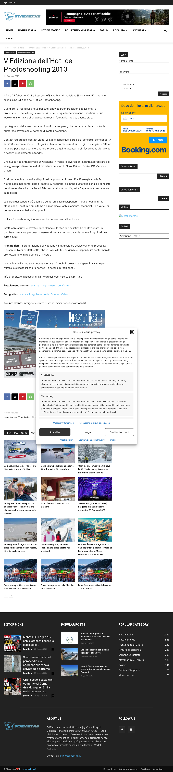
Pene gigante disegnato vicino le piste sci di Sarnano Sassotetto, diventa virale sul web (20, 547)
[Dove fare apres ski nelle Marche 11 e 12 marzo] (95, 570)
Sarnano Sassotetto (37, 47)
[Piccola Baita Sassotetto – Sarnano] (58, 489)
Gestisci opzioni (119, 432)
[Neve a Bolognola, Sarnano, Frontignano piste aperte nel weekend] (58, 529)
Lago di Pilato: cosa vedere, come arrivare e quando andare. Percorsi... (96, 669)
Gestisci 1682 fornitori (63, 423)
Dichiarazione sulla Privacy (92, 440)
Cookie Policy (66, 440)
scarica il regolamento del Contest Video (43, 294)
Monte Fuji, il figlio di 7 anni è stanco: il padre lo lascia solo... (38, 640)
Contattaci (158, 768)
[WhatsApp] (30, 83)
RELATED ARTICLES (16, 433)
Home (9, 30)
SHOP (9, 38)
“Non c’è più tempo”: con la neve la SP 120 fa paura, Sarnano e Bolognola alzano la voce (94, 469)
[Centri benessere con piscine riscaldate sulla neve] (69, 654)
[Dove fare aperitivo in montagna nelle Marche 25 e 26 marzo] (20, 570)
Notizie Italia (27, 30)
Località (119, 30)
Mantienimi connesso (127, 86)
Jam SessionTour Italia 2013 (20, 417)
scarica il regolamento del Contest (51, 285)
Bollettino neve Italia (80, 30)
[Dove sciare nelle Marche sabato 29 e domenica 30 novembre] (58, 451)
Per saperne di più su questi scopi (94, 423)
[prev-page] (6, 595)
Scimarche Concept (128, 768)
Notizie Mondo (50, 30)
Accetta (55, 432)
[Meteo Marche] (128, 215)
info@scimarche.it (70, 755)
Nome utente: (126, 60)
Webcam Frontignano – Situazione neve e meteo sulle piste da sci (95, 636)
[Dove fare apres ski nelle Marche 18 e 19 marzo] (58, 570)
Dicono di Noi (109, 768)
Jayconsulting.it (29, 768)
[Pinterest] (22, 83)
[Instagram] (131, 729)
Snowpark (139, 30)
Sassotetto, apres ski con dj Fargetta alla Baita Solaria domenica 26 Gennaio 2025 (92, 506)
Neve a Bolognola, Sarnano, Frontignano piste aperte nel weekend (55, 547)
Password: (124, 71)
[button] (132, 332)
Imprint (113, 440)
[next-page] (11, 595)
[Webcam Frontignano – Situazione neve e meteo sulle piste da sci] (69, 638)
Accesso (163, 94)
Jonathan (27, 649)
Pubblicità (145, 768)
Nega (87, 432)
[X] (14, 83)
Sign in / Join (9, 2)
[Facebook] (7, 83)
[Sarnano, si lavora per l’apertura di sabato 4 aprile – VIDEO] (20, 451)
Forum (104, 30)
